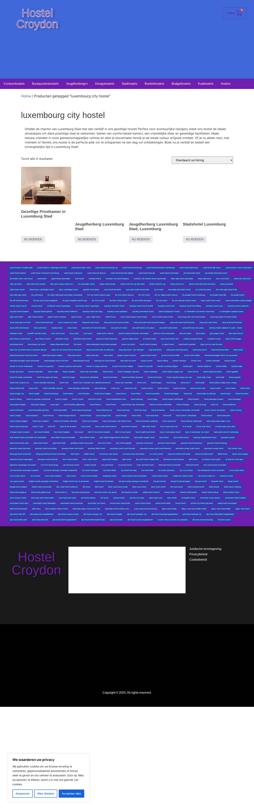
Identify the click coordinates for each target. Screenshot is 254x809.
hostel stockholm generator (132, 377)
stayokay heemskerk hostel (143, 311)
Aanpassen (23, 793)
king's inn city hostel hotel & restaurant (67, 350)
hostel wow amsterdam (89, 372)
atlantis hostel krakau (210, 492)
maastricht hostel (214, 339)
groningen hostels (228, 437)
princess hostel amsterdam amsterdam (133, 333)
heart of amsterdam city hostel (197, 432)
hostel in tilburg (16, 399)
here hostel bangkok (62, 432)
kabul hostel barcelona (220, 350)
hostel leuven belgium (102, 394)
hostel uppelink (232, 372)
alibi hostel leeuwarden (18, 509)
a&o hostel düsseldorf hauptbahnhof (220, 514)
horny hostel (86, 426)
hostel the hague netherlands (21, 377)
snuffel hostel (110, 317)
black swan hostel (139, 487)
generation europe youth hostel (188, 448)
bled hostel (99, 487)
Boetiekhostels (154, 83)
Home (26, 96)
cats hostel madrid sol (206, 476)
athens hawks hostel (231, 492)
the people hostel (237, 295)
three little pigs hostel (18, 295)
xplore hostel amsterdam (60, 279)
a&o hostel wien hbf (17, 514)
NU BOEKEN (33, 239)
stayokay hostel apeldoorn (117, 311)
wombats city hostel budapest (117, 279)
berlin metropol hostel (196, 487)
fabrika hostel (89, 454)
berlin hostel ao (61, 492)
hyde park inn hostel (128, 361)
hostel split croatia (204, 377)
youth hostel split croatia (81, 268)
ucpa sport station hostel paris (137, 290)
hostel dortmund (123, 410)
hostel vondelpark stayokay (128, 372)
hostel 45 (51, 426)
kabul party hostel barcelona (177, 350)
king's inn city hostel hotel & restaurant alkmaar (28, 350)
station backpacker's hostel (169, 311)
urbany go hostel (226, 284)
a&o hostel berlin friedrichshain (93, 520)
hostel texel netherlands (89, 377)
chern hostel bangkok (53, 476)
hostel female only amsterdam (133, 405)
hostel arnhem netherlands (186, 415)
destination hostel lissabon (173, 459)
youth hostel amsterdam (169, 273)
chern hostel (71, 476)
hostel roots (64, 383)
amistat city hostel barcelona (202, 503)
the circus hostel (98, 300)
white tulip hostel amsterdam (182, 279)
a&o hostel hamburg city (192, 514)
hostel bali (167, 415)
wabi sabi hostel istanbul (35, 284)
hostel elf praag (200, 405)
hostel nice (115, 388)
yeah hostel (41, 279)
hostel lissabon (84, 394)
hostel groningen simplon (213, 399)
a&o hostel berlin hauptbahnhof (64, 520)
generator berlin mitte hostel (72, 448)
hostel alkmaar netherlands (191, 421)
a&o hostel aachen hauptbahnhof (140, 520)
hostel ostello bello (17, 388)
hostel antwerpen (223, 415)
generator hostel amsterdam (46, 448)
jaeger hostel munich (149, 355)
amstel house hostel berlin (120, 503)
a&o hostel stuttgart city (92, 514)
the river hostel (144, 295)
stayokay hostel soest (214, 306)
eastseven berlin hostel (204, 454)
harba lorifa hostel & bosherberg (226, 432)
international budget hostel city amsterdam (221, 355)
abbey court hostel (242, 509)
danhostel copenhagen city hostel (23, 465)
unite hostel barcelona (112, 290)
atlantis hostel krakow (188, 492)
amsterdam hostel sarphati (235, 498)
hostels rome (196, 361)
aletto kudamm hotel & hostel (56, 509)
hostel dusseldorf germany (38, 410)
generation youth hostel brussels (122, 448)
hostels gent (187, 366)
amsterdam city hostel (96, 503)
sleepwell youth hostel (90, 322)
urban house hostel (17, 290)
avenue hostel (169, 492)
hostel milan (245, 388)
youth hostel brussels (147, 273)
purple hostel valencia (105, 333)
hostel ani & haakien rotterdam (65, 421)
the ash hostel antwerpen (141, 300)
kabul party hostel (200, 350)
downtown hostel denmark (48, 459)
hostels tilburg (162, 361)
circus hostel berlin (236, 470)
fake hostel (75, 454)
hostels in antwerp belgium (167, 366)
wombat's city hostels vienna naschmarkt (150, 279)
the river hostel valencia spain (98, 295)
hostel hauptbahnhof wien (116, 399)
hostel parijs (200, 383)
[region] (48, 778)
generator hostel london (167, 443)
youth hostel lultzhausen (188, 268)
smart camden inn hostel (67, 322)
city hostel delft (147, 470)
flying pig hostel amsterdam (20, 454)
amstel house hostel (143, 503)
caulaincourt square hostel (183, 476)
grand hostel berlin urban (19, 443)
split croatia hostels (35, 317)
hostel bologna (121, 415)
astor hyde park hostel (67, 498)
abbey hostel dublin (169, 509)
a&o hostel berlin (116, 520)
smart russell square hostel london (133, 317)
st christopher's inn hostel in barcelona (199, 311)
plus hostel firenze (236, 333)
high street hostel (148, 426)
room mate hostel (58, 333)
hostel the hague (68, 377)
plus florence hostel (43, 339)
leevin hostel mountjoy (148, 344)
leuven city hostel (128, 344)
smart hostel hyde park (44, 322)
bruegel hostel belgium (18, 487)
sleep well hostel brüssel (19, 328)
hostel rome (141, 383)
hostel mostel (215, 388)
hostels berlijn (237, 366)
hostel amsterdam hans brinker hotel (117, 421)
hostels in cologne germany (96, 366)
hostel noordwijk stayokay (53, 388)
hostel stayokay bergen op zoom (179, 377)
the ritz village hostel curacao (166, 295)
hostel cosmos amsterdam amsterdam (185, 410)
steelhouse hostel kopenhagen (58, 306)
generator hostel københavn (191, 443)
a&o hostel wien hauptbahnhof (41, 514)
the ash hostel (161, 300)
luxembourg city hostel (36, 344)
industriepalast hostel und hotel (56, 361)
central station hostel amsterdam (134, 476)
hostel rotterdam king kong (44, 383)
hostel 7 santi (38, 426)
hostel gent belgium (38, 405)
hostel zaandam (69, 372)
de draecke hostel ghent (211, 459)
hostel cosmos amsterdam (215, 410)
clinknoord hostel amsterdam (169, 465)
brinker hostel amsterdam (42, 487)
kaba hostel (108, 355)
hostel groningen (234, 399)
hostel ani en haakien (41, 421)
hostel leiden (136, 394)
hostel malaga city (17, 394)
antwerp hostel (119, 498)
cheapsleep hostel (109, 476)
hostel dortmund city (104, 410)
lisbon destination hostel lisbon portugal (101, 344)
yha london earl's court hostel (21, 279)
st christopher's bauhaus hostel (231, 311)
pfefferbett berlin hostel (82, 339)
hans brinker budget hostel (144, 437)
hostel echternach (17, 410)
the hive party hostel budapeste (45, 300)
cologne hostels (90, 465)
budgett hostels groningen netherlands (43, 481)
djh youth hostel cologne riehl (147, 459)
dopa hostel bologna (110, 459)
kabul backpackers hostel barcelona (24, 355)
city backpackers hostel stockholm (210, 470)
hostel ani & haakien (90, 421)
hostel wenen (108, 372)
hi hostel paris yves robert (225, 426)
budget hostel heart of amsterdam (76, 481)
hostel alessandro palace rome (218, 421)
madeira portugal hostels (193, 339)
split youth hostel (16, 317)
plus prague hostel (217, 333)
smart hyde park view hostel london (191, 317)
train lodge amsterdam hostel (179, 290)
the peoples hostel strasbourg (193, 295)
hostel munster (147, 388)
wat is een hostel (222, 279)
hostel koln (188, 394)
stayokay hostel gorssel (43, 311)
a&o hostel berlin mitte (18, 520)
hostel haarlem (193, 399)
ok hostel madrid (149, 339)
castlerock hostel (226, 476)
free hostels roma (235, 448)
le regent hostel (168, 344)
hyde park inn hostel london (104, 361)
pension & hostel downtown (106, 339)
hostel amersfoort (169, 421)
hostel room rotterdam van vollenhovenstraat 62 (91, 383)
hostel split (220, 377)
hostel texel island (110, 377)
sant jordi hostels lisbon (168, 328)
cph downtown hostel (71, 465)
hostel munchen (179, 388)
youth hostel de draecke (96, 273)
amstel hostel (180, 503)
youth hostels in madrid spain (21, 268)
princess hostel (185, 333)
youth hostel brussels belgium (122, 273)
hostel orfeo (33, 388)
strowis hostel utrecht (18, 306)
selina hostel (72, 328)
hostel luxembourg (51, 394)
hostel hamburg (137, 399)
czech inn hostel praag (49, 465)
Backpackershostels (45, 83)
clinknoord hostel (192, 465)
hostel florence (95, 405)
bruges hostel (233, 481)
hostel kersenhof (242, 394)
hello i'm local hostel (123, 432)
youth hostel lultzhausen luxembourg (160, 268)
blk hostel (86, 487)
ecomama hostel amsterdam (134, 454)
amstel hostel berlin (163, 503)
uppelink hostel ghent (91, 290)
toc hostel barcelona (203, 290)
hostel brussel (48, 415)
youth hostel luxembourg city (106, 268)
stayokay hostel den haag (92, 311)
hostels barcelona (16, 372)
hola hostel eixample (129, 426)
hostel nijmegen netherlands (78, 388)
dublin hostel (222, 454)
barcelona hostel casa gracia (105, 492)
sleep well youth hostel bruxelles (116, 322)
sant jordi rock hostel (119, 328)
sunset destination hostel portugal (238, 300)
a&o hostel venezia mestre (68, 514)
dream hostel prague (240, 454)
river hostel (87, 333)
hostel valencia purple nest (172, 372)
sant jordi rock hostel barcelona (94, 328)
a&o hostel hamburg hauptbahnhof (164, 514)
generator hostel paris (144, 443)
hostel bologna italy (103, 415)
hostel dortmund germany (81, 410)
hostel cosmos (236, 410)
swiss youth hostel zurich (211, 300)
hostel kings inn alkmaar (206, 394)
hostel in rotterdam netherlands (38, 399)
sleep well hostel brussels (232, 322)
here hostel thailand (41, 432)
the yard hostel (37, 295)
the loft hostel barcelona (19, 300)
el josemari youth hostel (108, 454)
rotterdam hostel (16, 333)
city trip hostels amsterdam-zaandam (24, 470)
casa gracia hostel (17, 481)
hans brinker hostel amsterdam (63, 437)
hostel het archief (95, 399)
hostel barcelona (152, 415)
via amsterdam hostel (86, 284)
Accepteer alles (71, 793)
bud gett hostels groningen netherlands (134, 481)
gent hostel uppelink (123, 443)
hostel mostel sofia (198, 388)
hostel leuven (121, 394)
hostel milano (230, 388)
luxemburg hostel (16, 344)
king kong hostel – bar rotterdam (131, 350)
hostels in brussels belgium (122, 366)
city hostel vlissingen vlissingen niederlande (60, 470)
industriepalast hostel (81, 361)
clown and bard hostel (145, 465)
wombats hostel (95, 279)
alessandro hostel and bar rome (117, 509)
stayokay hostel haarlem (19, 311)
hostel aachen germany (19, 426)
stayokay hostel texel (166, 306)
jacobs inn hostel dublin (171, 355)
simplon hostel (56, 328)
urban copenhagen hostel (68, 290)
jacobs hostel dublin (192, 355)
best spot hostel (176, 487)
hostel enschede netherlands (160, 405)
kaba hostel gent (92, 355)
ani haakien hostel (188, 498)
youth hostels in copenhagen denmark (52, 268)
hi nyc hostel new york (169, 426)
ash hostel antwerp (88, 498)
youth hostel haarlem (18, 273)
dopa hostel (126, 459)
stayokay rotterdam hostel (114, 306)
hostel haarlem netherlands (172, 399)
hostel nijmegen (100, 388)
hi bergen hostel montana (19, 432)
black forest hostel (158, 487)
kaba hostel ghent (74, 355)
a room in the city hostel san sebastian (172, 520)
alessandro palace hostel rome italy (86, 509)
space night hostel (93, 317)
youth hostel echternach (73, 273)
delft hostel (193, 459)
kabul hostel (238, 350)
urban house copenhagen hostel (41, 290)
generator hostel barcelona (20, 448)
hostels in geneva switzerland (70, 366)
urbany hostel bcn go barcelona (132, 284)
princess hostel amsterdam (164, 333)
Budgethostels (181, 83)
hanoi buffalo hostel (181, 437)
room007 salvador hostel (36, 333)
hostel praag (171, 383)
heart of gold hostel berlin (145, 432)
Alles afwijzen (45, 793)
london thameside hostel (59, 344)
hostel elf (214, 405)
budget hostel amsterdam (104, 481)
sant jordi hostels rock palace (143, 328)
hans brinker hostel (87, 437)
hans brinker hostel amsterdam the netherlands (28, 437)
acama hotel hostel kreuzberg (145, 509)
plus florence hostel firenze (20, 339)
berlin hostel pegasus (18, 492)
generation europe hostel (213, 448)
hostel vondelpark (150, 372)
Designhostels (104, 83)
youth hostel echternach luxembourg (45, 273)
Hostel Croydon (37, 18)
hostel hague (152, 399)
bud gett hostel (201, 481)
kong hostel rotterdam (187, 344)
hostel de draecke (158, 410)
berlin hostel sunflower (232, 487)
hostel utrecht (193, 372)
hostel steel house (155, 377)
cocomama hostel (125, 465)
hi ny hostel (187, 426)
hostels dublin (221, 366)
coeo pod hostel (107, 465)
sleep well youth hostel (208, 322)
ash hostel (104, 498)
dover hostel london (70, 459)
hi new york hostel (203, 426)
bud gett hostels (159, 481)
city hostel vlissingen (90, 470)
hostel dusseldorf (60, 410)
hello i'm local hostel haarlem (99, 432)
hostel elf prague (182, 405)
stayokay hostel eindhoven (67, 311)
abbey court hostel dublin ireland (193, 509)
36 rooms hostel (224, 520)
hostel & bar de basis (68, 426)
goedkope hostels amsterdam (81, 443)
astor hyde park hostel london (42, 498)
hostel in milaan (61, 399)
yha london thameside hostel (216, 273)
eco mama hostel (156, 454)
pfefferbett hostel (62, 339)
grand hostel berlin (41, 443)
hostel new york (130, 388)
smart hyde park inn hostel (20, 322)
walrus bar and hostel (242, 279)
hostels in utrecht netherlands (21, 366)
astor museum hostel (18, 498)
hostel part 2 (185, 383)
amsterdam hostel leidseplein (44, 503)
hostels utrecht (146, 361)
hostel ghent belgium (18, 405)
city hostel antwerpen (166, 470)
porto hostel (200, 333)
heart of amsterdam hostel (170, 432)
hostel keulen (226, 394)
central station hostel (160, 476)
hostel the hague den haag (47, 377)
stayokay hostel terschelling (190, 306)
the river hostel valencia (124, 295)
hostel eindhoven (229, 405)
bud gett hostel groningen (180, 481)
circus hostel (35, 476)
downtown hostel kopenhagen (21, 459)
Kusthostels (205, 83)
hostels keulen (230, 361)
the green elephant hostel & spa (74, 300)
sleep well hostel (40, 328)
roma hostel (74, 333)
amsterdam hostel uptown (210, 498)
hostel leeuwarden (153, 394)
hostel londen (68, 394)
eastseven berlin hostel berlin (179, 454)
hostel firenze (111, 405)
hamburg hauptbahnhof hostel (204, 437)
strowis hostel (36, 306)
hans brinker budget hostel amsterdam (114, 437)
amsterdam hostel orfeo (19, 503)
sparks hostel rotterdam (57, 317)
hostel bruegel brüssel (67, 415)
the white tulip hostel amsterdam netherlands (65, 295)
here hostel (79, 432)
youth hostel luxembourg (132, 268)
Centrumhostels (14, 83)
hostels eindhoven (204, 366)
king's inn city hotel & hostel (211, 344)
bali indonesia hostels (129, 492)
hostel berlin (136, 415)
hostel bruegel (85, 415)
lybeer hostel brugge (233, 339)
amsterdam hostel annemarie (71, 503)
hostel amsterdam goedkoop (147, 421)
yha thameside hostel (192, 273)
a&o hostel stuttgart (114, 514)
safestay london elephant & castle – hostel (225, 328)
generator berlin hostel (96, 448)
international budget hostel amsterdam (24, 361)
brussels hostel (217, 481)
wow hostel (79, 279)
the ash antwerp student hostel (184, 300)
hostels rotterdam (179, 361)
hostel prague (156, 383)
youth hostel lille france (212, 268)
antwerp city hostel (136, 498)
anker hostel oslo (155, 498)
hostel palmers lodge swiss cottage (223, 383)
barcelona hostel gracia (81, 492)
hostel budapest (32, 415)
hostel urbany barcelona (212, 372)
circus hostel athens (17, 476)
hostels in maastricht (46, 366)
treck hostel (158, 290)
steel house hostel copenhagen (87, 306)
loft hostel (77, 344)
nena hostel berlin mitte (170, 339)
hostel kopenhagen (171, 394)
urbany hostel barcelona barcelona (202, 284)
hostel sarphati (234, 377)
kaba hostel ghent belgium (52, 355)
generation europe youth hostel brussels (155, 448)
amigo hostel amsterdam (227, 503)
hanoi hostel (164, 437)
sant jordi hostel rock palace (193, 328)
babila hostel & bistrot (151, 492)
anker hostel (171, 498)
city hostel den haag (128, 470)
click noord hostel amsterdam (214, 465)
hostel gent (55, 405)
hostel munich (163, 388)
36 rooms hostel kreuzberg (202, 520)
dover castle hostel (90, 459)
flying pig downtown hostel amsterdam (51, 454)
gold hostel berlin (59, 443)
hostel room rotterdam (123, 383)
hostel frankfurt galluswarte (74, 405)
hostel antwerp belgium (19, 421)
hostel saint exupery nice (19, 383)
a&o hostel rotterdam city (137, 514)
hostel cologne (15, 415)
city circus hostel (186, 470)
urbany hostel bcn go (157, 284)
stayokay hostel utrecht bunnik (141, 306)
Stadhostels (129, 83)
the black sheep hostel (118, 300)
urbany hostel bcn (177, 284)
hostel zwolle (53, 372)
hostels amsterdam (35, 372)
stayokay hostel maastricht (238, 306)
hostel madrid (34, 394)
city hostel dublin (109, 470)
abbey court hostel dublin (221, 509)
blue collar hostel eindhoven (67, 487)
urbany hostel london (107, 284)
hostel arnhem (206, 415)
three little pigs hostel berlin (226, 290)
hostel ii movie (77, 399)
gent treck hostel (104, 443)
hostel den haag (140, 410)
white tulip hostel (204, 279)
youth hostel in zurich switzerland (239, 268)
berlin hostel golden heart (40, 492)
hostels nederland (213, 361)
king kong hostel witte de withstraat (100, 350)
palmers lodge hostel (130, 339)
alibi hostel (36, 509)
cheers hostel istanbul (89, 476)
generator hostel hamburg (217, 443)
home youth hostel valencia (106, 426)
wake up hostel (16, 284)
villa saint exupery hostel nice (61, 284)
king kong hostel (155, 350)
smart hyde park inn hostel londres (223, 317)
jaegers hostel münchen (127, 355)
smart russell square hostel (162, 317)
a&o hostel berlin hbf (40, 520)
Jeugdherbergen (77, 83)
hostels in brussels (145, 366)
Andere (226, 83)
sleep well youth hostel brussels (182, 322)
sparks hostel (76, 317)
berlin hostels (214, 487)
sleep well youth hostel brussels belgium (149, 322)
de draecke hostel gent (234, 459)
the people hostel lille (218, 295)
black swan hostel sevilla (118, 487)
